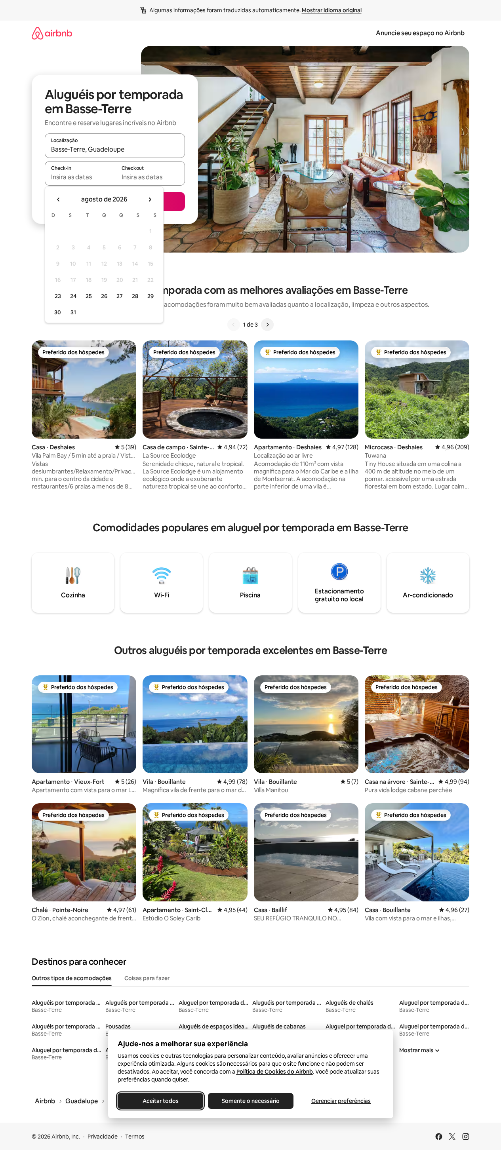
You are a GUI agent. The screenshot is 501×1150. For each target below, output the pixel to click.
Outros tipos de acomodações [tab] (72, 978)
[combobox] (115, 149)
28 (135, 296)
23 (58, 296)
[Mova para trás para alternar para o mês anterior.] (58, 199)
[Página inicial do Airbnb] (52, 33)
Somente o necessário (251, 1100)
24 (73, 296)
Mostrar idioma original (332, 10)
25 (89, 296)
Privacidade (103, 1136)
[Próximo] (267, 324)
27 (119, 296)
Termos (135, 1136)
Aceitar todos (160, 1100)
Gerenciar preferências (341, 1100)
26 (104, 296)
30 (57, 312)
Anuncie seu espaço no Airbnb (420, 33)
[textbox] (80, 177)
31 (73, 312)
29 (150, 296)
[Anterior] (233, 324)
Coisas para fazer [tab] (147, 978)
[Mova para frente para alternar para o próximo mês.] (149, 199)
